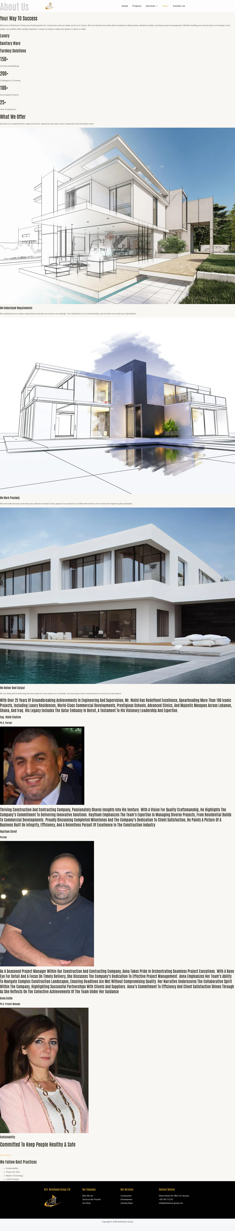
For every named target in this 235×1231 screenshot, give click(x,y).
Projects (136, 6)
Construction (126, 1196)
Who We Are (87, 1196)
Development (126, 1199)
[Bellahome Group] (50, 6)
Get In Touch (5, 1155)
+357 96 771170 (166, 1199)
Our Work (86, 1203)
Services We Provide (91, 1199)
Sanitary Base (127, 1203)
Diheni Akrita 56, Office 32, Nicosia (174, 1196)
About (165, 6)
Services (150, 6)
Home (125, 6)
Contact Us (179, 6)
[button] (156, 6)
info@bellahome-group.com (171, 1203)
